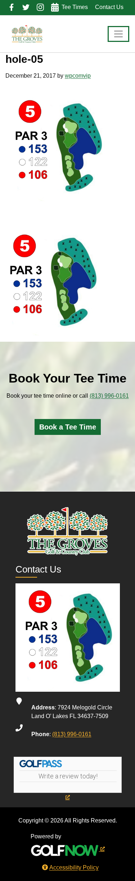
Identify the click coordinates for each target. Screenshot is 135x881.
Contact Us (109, 7)
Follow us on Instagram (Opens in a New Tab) (40, 7)
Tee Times (75, 7)
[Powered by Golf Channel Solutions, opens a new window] (68, 849)
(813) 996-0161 (109, 396)
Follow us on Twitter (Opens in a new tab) (26, 7)
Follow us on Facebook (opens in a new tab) (11, 7)
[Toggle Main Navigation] (118, 34)
